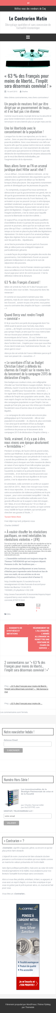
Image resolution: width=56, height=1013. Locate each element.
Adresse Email (11, 740)
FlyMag (47, 1004)
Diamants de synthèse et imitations (14, 631)
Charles (25, 91)
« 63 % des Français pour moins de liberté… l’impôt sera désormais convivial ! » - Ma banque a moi (26, 689)
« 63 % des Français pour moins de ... (26, 703)
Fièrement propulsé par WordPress (21, 1004)
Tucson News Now (12, 517)
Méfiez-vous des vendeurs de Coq (30, 8)
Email (38, 609)
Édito (9, 614)
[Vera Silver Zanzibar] (28, 947)
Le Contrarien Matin (28, 18)
